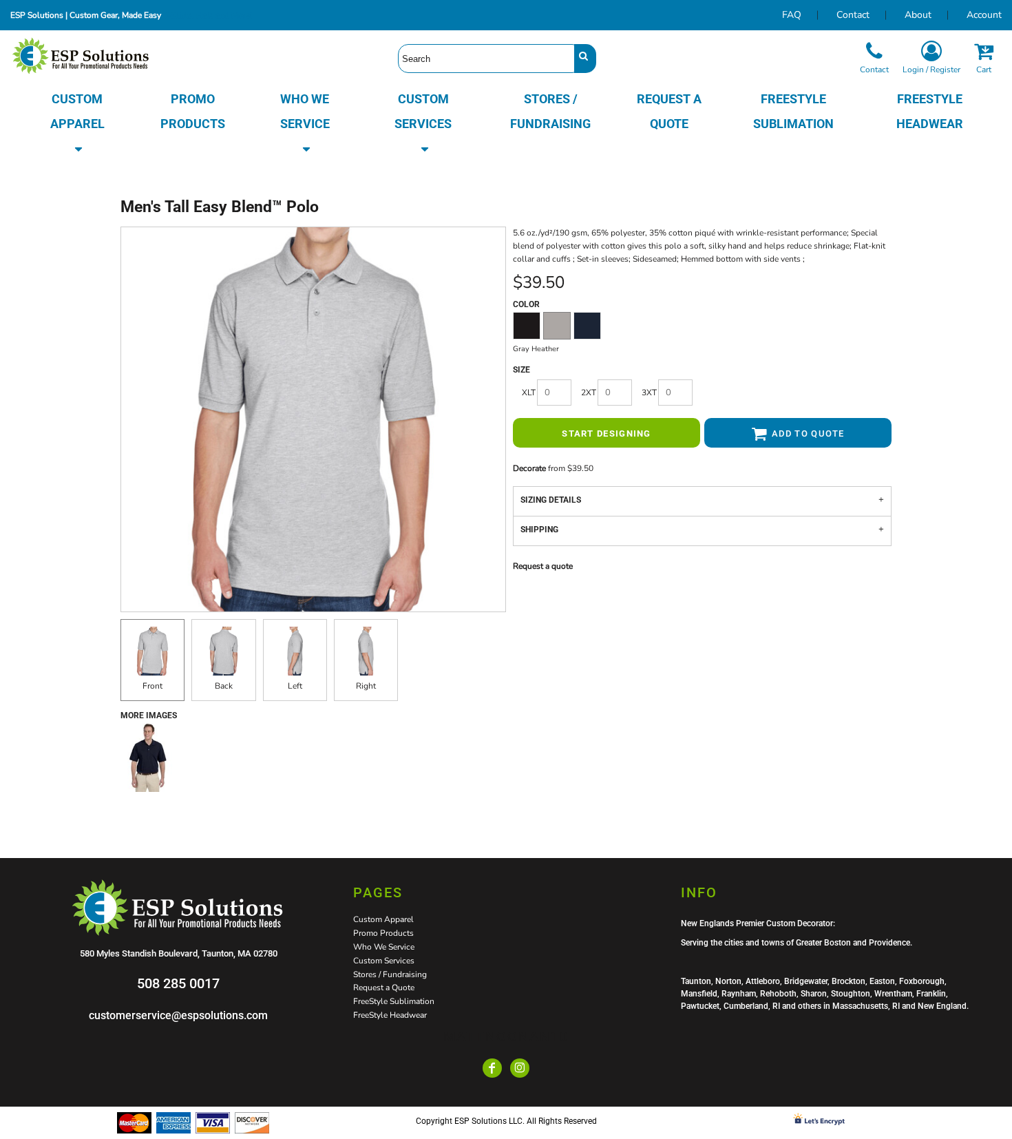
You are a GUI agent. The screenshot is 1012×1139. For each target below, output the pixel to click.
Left (295, 685)
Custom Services (383, 960)
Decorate (529, 468)
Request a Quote (383, 987)
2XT (588, 392)
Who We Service (383, 946)
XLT (529, 392)
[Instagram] (519, 1068)
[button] (77, 124)
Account (984, 14)
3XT (649, 392)
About (918, 14)
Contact (852, 14)
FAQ (791, 14)
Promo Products (383, 933)
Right (366, 685)
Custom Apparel (383, 919)
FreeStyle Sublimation (393, 1001)
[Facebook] (492, 1068)
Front (152, 685)
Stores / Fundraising (390, 974)
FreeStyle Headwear (390, 1015)
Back (224, 685)
